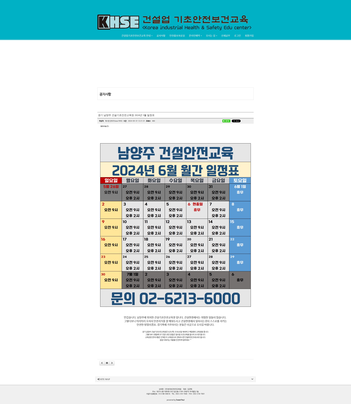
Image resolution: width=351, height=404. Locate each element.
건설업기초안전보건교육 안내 (136, 35)
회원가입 (249, 35)
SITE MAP (104, 379)
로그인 (237, 35)
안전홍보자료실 (177, 35)
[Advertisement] (50, 6)
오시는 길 (211, 35)
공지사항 (161, 35)
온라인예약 (194, 35)
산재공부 (225, 35)
